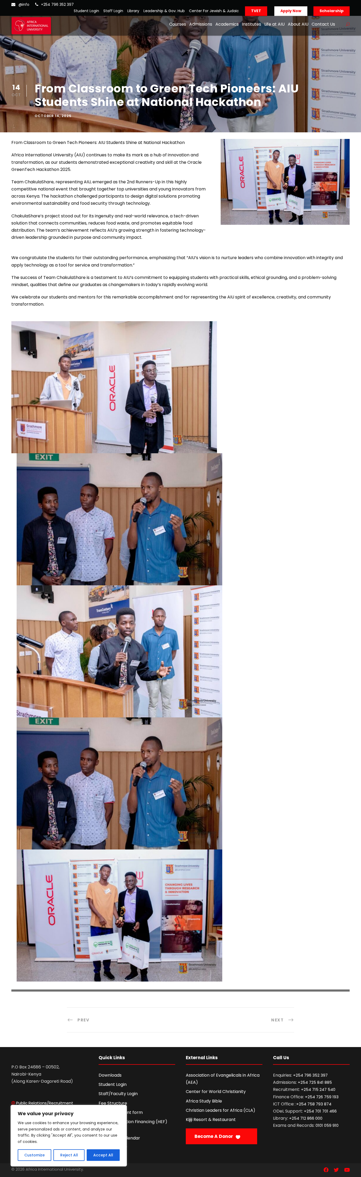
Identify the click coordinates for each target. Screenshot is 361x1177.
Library (133, 10)
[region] (69, 1135)
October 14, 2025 (53, 115)
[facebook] (325, 1170)
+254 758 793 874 (313, 1104)
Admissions (200, 24)
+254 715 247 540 (318, 1089)
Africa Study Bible (204, 1101)
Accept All (103, 1155)
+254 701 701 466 (320, 1111)
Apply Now (290, 10)
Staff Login (113, 10)
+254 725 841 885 (315, 1082)
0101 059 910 (327, 1125)
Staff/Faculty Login (118, 1094)
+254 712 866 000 (305, 1118)
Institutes (251, 24)
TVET (256, 10)
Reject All (69, 1155)
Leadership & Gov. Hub (164, 10)
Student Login (86, 10)
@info (23, 4)
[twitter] (336, 1170)
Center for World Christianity (216, 1092)
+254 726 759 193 (322, 1097)
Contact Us (323, 24)
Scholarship (332, 10)
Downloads (110, 1075)
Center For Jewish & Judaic (214, 10)
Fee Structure (113, 1103)
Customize (34, 1155)
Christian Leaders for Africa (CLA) (220, 1110)
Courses (177, 24)
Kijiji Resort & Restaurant (211, 1120)
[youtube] (347, 1170)
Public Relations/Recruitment (44, 1103)
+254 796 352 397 (57, 4)
